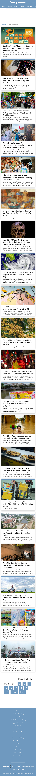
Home (18, 711)
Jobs (18, 729)
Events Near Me (18, 732)
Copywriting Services (18, 723)
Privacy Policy (18, 753)
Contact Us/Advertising (18, 720)
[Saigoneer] (18, 2)
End (22, 692)
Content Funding (18, 714)
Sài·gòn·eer (15, 766)
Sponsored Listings (18, 738)
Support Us (18, 717)
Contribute (18, 726)
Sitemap (18, 747)
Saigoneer (6, 766)
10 (7, 692)
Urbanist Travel (18, 769)
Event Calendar (18, 741)
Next (14, 692)
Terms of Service (18, 756)
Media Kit (18, 750)
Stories (5, 24)
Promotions (18, 735)
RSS (18, 744)
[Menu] (33, 1)
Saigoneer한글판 (27, 766)
